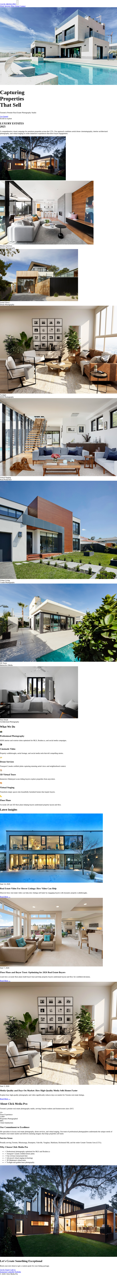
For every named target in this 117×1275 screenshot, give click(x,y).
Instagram (3, 1272)
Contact (22, 6)
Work (2, 6)
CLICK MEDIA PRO (8, 4)
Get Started (4, 116)
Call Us (13, 1270)
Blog (13, 6)
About (17, 6)
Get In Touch (5, 1270)
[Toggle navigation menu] (17, 2)
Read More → (5, 897)
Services (7, 6)
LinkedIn (11, 1272)
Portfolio (18, 1272)
